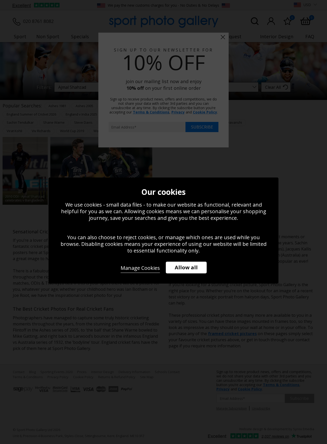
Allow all (186, 267)
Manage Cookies (140, 267)
